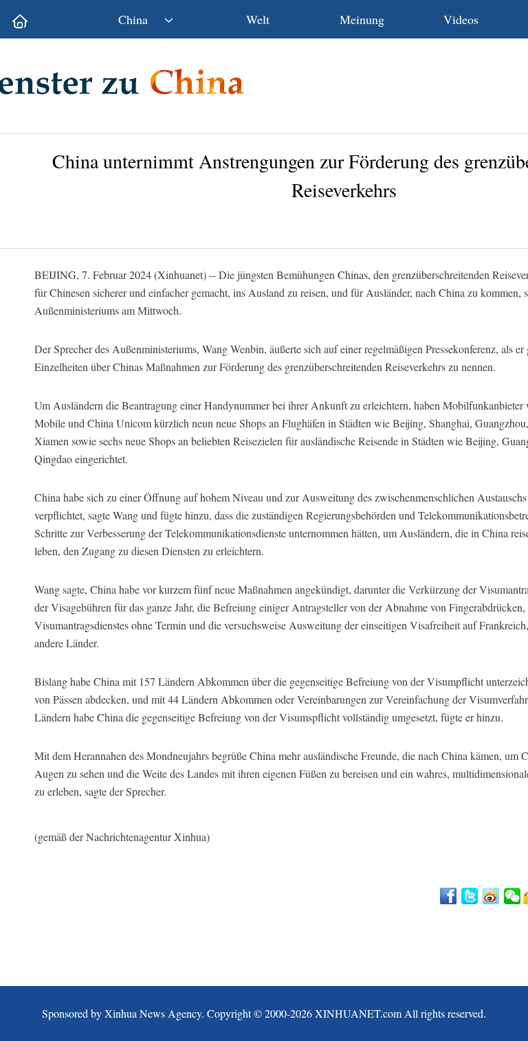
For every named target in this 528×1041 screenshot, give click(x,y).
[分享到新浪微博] (492, 896)
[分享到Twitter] (470, 896)
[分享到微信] (513, 896)
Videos (460, 19)
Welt (258, 19)
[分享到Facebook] (449, 896)
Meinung (362, 19)
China (133, 19)
